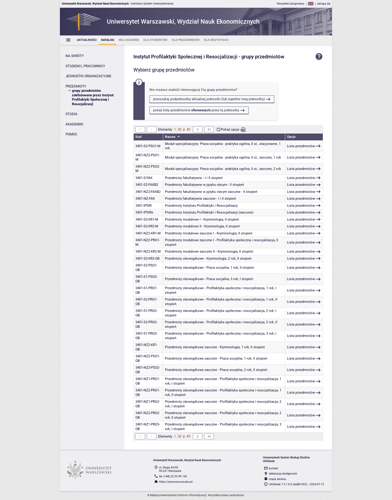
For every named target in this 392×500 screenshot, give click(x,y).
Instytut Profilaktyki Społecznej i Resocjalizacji (185, 57)
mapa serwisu (277, 479)
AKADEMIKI (74, 124)
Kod (138, 137)
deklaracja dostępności (283, 473)
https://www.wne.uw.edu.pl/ (176, 481)
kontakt (273, 468)
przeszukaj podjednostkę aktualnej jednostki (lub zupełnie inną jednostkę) (209, 99)
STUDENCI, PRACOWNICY (85, 66)
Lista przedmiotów (301, 146)
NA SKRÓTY (75, 56)
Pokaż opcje (230, 129)
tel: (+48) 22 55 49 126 (173, 476)
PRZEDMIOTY (76, 86)
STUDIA (71, 114)
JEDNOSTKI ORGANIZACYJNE (88, 76)
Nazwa (170, 137)
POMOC (71, 134)
